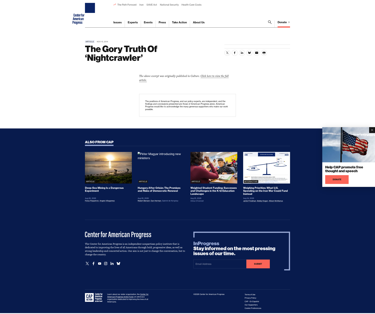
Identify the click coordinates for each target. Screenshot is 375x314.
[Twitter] (87, 263)
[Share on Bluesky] (249, 53)
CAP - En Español (252, 301)
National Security (169, 4)
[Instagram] (105, 263)
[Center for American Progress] (90, 14)
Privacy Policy (250, 298)
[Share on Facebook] (235, 53)
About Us (199, 22)
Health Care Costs (191, 4)
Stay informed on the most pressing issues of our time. (234, 248)
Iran (141, 4)
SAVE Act (151, 4)
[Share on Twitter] (227, 53)
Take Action (179, 22)
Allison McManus (276, 201)
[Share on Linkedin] (242, 53)
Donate (282, 22)
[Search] (270, 24)
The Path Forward (127, 4)
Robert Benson (144, 201)
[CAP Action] (94, 297)
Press (162, 22)
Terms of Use (250, 294)
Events (148, 22)
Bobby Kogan (262, 201)
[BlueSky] (118, 263)
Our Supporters (251, 305)
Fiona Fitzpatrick (92, 201)
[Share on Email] (257, 53)
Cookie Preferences (253, 308)
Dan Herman (156, 201)
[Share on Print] (264, 53)
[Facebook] (93, 263)
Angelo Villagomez (107, 201)
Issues (117, 22)
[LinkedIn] (112, 263)
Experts (133, 22)
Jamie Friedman (249, 201)
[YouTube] (99, 263)
